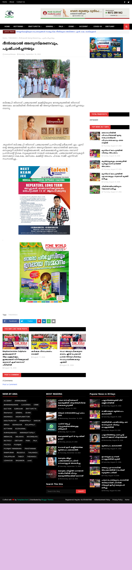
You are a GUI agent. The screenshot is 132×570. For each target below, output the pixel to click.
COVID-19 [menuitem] (97, 27)
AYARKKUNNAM (20, 401)
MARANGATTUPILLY (27, 433)
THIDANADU (13, 38)
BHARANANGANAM (11, 405)
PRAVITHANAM (30, 449)
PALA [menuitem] (61, 27)
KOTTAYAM (8, 429)
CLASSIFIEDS (26, 405)
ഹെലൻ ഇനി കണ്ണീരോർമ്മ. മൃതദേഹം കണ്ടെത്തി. (70, 448)
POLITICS (7, 445)
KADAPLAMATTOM (23, 417)
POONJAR (17, 445)
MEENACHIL (8, 437)
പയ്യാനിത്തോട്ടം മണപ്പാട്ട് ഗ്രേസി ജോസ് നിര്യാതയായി (114, 436)
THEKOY (21, 457)
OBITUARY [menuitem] (109, 27)
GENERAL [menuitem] (49, 27)
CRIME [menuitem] (71, 27)
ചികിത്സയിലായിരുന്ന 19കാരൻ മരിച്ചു (111, 188)
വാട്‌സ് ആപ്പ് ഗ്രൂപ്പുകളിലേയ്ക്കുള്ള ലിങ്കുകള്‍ (68, 426)
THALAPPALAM (9, 457)
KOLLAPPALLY (30, 425)
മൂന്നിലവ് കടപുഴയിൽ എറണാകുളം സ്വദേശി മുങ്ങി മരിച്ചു (115, 176)
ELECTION (7, 409)
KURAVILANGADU (10, 433)
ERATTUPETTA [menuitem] (34, 27)
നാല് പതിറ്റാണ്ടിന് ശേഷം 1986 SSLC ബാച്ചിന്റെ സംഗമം (40, 32)
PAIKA (28, 441)
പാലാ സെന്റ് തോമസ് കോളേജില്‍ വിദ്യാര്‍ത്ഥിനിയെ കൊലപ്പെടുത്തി (71, 403)
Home (5, 2)
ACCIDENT (8, 401)
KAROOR (37, 421)
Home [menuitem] (7, 27)
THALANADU (33, 453)
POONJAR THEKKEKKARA (13, 449)
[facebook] (124, 2)
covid (29, 461)
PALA (35, 441)
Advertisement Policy (102, 500)
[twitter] (128, 2)
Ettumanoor (8, 413)
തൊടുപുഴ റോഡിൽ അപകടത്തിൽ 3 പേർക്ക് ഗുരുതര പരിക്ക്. (113, 470)
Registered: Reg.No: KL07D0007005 (78, 500)
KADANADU (8, 417)
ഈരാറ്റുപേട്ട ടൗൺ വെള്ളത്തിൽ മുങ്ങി (111, 458)
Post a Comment (10, 385)
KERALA (6, 425)
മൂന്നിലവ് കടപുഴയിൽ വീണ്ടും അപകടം (112, 152)
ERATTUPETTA (31, 409)
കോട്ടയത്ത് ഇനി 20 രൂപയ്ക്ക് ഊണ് (71, 438)
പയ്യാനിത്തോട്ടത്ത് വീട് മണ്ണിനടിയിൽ (112, 401)
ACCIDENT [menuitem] (83, 27)
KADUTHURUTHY (10, 421)
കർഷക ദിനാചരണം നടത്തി (41, 352)
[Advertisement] (109, 79)
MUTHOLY (7, 441)
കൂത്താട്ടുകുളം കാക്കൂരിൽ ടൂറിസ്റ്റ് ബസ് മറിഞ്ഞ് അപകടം (114, 164)
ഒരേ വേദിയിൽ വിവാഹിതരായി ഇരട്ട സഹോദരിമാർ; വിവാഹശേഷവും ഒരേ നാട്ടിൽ (112, 138)
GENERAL (19, 413)
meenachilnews (10, 54)
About (12, 2)
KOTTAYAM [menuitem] (18, 27)
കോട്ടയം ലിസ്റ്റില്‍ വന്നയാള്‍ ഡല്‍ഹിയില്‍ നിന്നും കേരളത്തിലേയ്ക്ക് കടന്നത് (70, 473)
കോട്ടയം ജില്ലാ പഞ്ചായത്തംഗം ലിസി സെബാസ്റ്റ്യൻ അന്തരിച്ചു (69, 460)
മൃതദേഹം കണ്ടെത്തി (112, 446)
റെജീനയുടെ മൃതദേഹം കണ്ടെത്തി (112, 412)
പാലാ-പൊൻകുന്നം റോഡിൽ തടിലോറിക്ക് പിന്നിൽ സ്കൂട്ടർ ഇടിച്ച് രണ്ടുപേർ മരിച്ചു (115, 484)
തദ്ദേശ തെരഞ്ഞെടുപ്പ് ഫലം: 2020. (71, 414)
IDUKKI (28, 413)
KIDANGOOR (17, 425)
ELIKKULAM (18, 409)
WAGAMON (20, 461)
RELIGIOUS (21, 453)
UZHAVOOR (8, 461)
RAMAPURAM (9, 453)
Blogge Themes (47, 500)
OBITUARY (19, 441)
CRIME (36, 405)
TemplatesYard (22, 500)
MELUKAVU (20, 437)
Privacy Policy (117, 500)
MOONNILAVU (32, 437)
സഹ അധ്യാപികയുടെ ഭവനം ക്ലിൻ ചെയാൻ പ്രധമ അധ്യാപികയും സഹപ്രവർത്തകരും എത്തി (71, 356)
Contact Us (21, 2)
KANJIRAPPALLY (25, 421)
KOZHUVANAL (20, 429)
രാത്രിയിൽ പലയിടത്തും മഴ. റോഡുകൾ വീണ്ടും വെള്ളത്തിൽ (115, 424)
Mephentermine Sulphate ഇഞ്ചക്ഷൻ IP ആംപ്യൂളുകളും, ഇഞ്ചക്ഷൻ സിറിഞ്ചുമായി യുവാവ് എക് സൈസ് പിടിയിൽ (16, 358)
